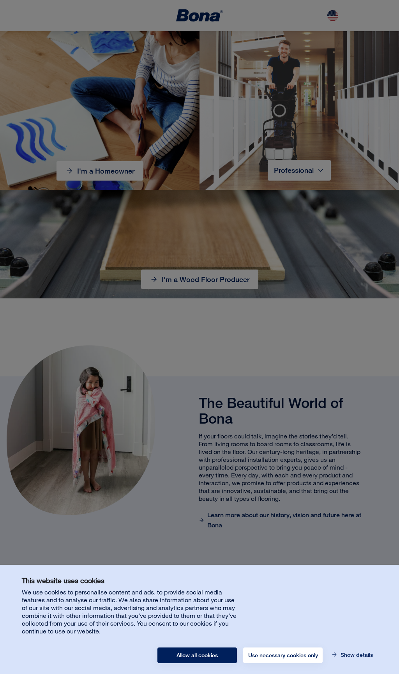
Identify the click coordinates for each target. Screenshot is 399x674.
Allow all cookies (197, 655)
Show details (356, 654)
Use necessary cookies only (283, 655)
